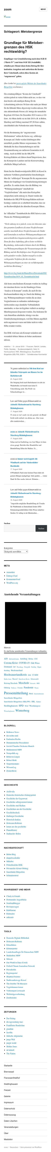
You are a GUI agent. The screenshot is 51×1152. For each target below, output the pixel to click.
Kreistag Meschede (10, 683)
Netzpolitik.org (12, 753)
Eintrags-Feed (11, 575)
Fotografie (27, 667)
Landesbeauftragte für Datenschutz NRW (22, 952)
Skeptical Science (13, 976)
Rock (31, 693)
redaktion (7, 346)
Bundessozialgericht (25, 349)
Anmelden (10, 572)
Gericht (36, 346)
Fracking (33, 667)
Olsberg (7, 687)
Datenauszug (10, 1114)
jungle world (11, 1043)
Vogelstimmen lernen (14, 987)
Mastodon (8, 1139)
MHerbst (9, 861)
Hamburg (7, 670)
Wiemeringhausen (9, 711)
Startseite (8, 1065)
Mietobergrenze (25, 351)
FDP (14, 667)
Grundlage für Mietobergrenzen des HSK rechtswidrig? (24, 47)
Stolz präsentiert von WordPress (31, 1147)
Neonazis (32, 683)
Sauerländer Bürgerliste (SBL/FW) (17, 701)
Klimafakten (11, 945)
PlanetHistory (11, 830)
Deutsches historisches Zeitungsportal (21, 795)
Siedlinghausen (11, 705)
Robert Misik (11, 760)
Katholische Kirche (24, 679)
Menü (43, 9)
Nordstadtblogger (13, 903)
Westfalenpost (34, 706)
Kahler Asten (7, 679)
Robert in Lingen (13, 756)
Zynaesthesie (11, 770)
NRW (38, 683)
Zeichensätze (11, 997)
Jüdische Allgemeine (14, 1036)
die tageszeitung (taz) (14, 1021)
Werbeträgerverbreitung (15, 994)
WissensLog (11, 767)
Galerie (7, 1096)
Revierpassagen (12, 906)
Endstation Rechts (13, 739)
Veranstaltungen (11, 1127)
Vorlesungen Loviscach (15, 990)
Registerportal (11, 973)
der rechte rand (12, 735)
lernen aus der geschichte (16, 826)
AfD (6, 658)
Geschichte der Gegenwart (16, 798)
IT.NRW (35, 675)
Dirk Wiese (35, 663)
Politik (6, 349)
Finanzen (29, 346)
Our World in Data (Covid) (16, 962)
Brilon (30, 659)
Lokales (43, 346)
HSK (17, 351)
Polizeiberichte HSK (14, 864)
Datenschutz (9, 1108)
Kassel (15, 679)
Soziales (12, 349)
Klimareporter (11, 948)
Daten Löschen (10, 1120)
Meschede (24, 683)
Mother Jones (11, 1046)
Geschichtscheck (13, 812)
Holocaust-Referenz (14, 823)
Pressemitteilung (16, 692)
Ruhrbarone (11, 910)
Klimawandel (34, 679)
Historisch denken (13, 819)
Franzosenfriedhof (12, 1077)
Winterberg (22, 710)
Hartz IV (36, 349)
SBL (33, 701)
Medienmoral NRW (14, 749)
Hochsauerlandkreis (15, 674)
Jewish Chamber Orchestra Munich (20, 746)
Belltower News (12, 732)
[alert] (25, 625)
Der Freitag (10, 1018)
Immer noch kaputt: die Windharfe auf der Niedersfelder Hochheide (24, 462)
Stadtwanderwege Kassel (16, 980)
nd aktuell (10, 1050)
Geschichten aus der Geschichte (18, 809)
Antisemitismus (14, 659)
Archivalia (10, 791)
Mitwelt (9, 959)
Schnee (38, 702)
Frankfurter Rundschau (15, 1025)
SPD (21, 705)
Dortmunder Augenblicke (16, 899)
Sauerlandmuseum (39, 694)
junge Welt (10, 1039)
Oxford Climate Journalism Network (20, 966)
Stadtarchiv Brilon (13, 833)
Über (6, 1133)
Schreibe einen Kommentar (37, 354)
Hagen (39, 667)
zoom (7, 9)
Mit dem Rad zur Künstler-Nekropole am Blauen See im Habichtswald (27, 372)
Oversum (20, 688)
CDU (36, 659)
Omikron (13, 688)
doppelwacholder (13, 857)
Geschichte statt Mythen (15, 805)
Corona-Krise (11, 662)
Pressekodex (11, 969)
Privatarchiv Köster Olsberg (17, 868)
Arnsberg (23, 658)
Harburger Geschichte (15, 816)
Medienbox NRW (13, 955)
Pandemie (28, 687)
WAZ (26, 706)
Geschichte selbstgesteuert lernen (19, 802)
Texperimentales (12, 763)
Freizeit (7, 1090)
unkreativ (10, 917)
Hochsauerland (9, 351)
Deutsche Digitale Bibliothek (17, 938)
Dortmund (8, 666)
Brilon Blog (11, 854)
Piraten (36, 688)
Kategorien (8, 548)
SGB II (22, 354)
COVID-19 (24, 662)
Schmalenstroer (12, 875)
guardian (9, 1029)
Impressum (9, 1102)
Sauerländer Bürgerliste (13, 698)
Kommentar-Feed (13, 579)
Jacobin (9, 1032)
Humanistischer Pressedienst (17, 742)
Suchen (7, 523)
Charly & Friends (13, 896)
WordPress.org (12, 582)
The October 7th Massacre (16, 983)
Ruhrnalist (10, 913)
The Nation (10, 1053)
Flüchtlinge (20, 667)
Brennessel (9, 1071)
